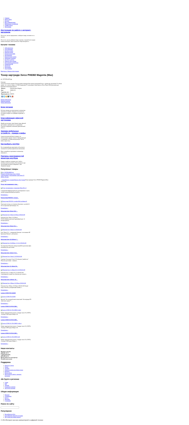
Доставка (7, 368)
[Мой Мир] (8, 96)
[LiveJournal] (10, 96)
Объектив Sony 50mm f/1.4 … (9, 226)
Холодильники (8, 68)
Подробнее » (4, 195)
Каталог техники (10, 180)
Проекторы (7, 65)
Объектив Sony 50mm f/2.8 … (9, 211)
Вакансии (7, 395)
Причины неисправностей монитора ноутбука (12, 157)
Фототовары (8, 67)
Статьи (6, 382)
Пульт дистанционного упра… (9, 184)
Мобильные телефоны (10, 58)
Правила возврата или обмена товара (14, 370)
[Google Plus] (13, 96)
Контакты (7, 371)
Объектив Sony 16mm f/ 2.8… (9, 253)
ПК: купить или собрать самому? (13, 417)
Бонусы (6, 397)
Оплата (6, 367)
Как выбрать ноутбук (10, 144)
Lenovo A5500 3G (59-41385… (9, 333)
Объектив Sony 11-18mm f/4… (9, 266)
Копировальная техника (10, 56)
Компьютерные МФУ (10, 54)
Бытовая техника (9, 51)
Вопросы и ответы (9, 365)
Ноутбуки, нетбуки (9, 59)
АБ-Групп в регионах (10, 388)
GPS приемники (9, 49)
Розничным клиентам (10, 387)
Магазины (7, 399)
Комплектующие (9, 52)
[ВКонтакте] (2, 96)
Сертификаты (8, 396)
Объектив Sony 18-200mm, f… (9, 239)
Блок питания (7, 107)
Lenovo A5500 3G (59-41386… (9, 306)
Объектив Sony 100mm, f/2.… (9, 279)
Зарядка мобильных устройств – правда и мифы (13, 132)
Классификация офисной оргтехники (14, 415)
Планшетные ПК (9, 64)
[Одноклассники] (6, 96)
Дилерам (7, 385)
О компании (8, 400)
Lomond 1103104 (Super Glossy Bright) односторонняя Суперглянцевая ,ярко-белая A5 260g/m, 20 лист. (12, 175)
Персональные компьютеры (11, 62)
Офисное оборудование (10, 61)
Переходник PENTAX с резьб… (10, 197)
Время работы (8, 373)
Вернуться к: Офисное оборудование (10, 71)
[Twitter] (4, 96)
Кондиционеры (8, 55)
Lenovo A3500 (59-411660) (8, 293)
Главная (4, 180)
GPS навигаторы (9, 48)
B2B (6, 384)
